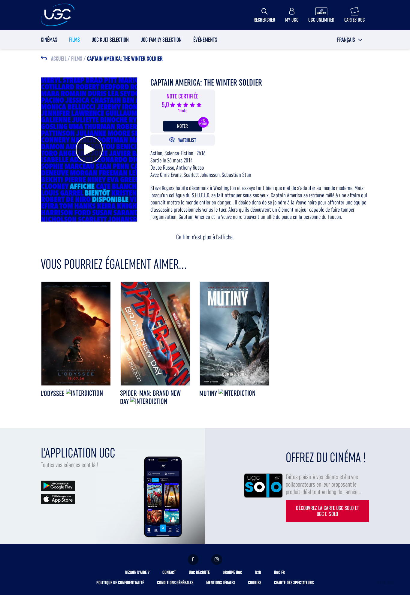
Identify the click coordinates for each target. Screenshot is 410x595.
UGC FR (279, 572)
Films (74, 39)
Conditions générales (175, 582)
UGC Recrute (199, 572)
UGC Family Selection (161, 39)
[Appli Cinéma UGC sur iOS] (58, 498)
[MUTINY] (234, 333)
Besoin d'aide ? (137, 572)
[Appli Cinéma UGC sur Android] (58, 485)
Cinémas (49, 39)
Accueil (58, 59)
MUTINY (209, 393)
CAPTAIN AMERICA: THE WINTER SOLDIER (125, 59)
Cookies (254, 582)
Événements (205, 39)
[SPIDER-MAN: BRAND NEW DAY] (155, 333)
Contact (169, 572)
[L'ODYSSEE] (75, 333)
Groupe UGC (232, 572)
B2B (258, 572)
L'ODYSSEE (53, 393)
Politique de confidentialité (120, 582)
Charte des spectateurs (294, 582)
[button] (350, 39)
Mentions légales (220, 582)
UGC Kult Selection (110, 39)
